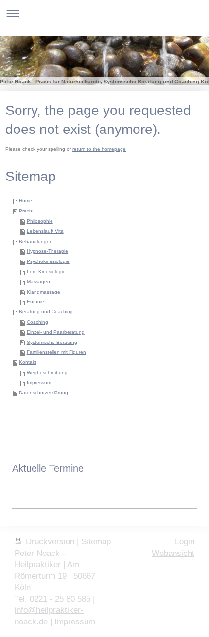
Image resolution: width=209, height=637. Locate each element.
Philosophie (40, 221)
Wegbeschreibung (47, 372)
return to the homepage (99, 149)
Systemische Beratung (52, 342)
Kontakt (27, 362)
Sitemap (96, 541)
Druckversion (50, 541)
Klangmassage (43, 291)
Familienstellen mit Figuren (56, 352)
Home (25, 200)
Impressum (39, 382)
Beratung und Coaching (46, 311)
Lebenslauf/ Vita (45, 231)
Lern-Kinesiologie (46, 271)
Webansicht (173, 553)
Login (184, 541)
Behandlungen (35, 241)
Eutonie (35, 301)
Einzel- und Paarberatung (56, 332)
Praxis (26, 210)
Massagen (38, 281)
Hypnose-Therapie (47, 251)
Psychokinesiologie (48, 261)
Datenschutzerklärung (43, 392)
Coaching (37, 322)
